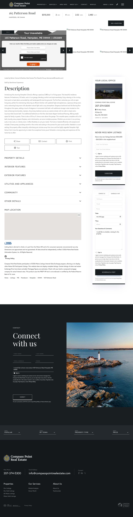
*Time (96, 221)
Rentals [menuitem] (93, 4)
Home (6, 278)
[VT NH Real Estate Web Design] (123, 505)
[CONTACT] (116, 23)
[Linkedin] (82, 473)
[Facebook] (79, 473)
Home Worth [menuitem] (32, 491)
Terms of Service (100, 280)
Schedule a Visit (115, 193)
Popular (8, 432)
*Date (96, 213)
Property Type (81, 432)
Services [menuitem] (52, 4)
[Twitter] (85, 473)
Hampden (33, 278)
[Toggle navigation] (122, 4)
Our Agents (105, 117)
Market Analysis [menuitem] (33, 488)
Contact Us (98, 117)
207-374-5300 (102, 105)
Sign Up (105, 4)
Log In (111, 4)
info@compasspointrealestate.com (49, 473)
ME (18, 278)
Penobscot (24, 278)
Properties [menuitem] (41, 4)
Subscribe (109, 173)
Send (22, 397)
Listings (12, 278)
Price (115, 432)
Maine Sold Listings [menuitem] (10, 496)
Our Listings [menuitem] (7, 488)
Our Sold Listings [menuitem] (9, 491)
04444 (40, 278)
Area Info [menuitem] (63, 4)
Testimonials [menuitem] (57, 491)
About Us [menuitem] (73, 4)
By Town (44, 432)
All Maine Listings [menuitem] (9, 494)
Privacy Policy (9, 258)
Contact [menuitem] (84, 4)
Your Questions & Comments (103, 228)
